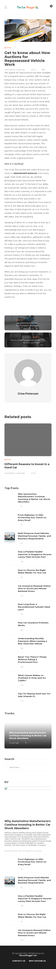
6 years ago (20, 70)
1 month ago (14, 743)
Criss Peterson (10, 70)
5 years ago (20, 473)
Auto (7, 48)
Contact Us (18, 961)
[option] (28, 448)
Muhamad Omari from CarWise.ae (17, 851)
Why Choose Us (37, 961)
